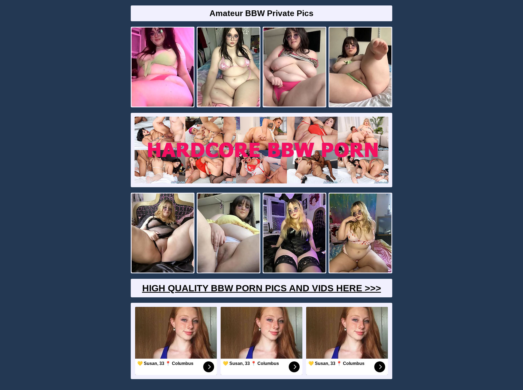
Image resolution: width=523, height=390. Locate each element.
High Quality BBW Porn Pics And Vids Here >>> (261, 288)
